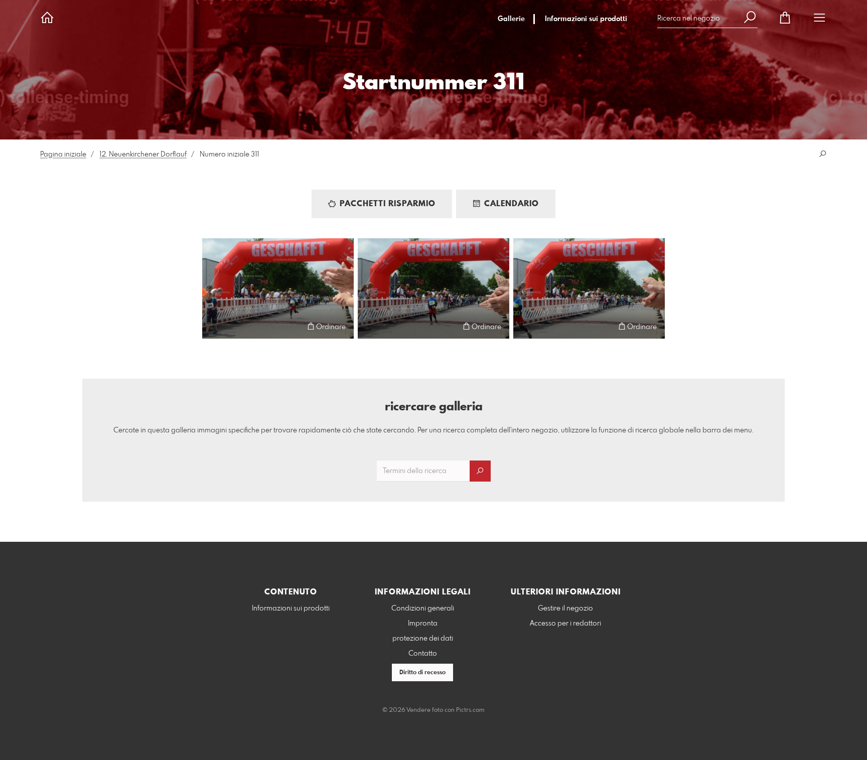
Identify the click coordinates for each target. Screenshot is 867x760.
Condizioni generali (422, 608)
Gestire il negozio (565, 608)
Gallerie (511, 19)
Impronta (423, 623)
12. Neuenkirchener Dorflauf (143, 154)
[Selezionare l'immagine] (214, 326)
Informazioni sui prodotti (586, 19)
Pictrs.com (470, 710)
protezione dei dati (422, 638)
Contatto (422, 653)
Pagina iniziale (63, 154)
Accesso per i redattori (565, 623)
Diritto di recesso (422, 673)
